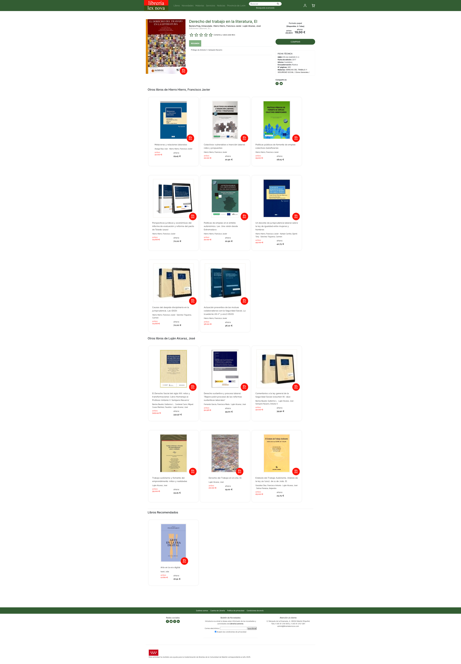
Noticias (221, 5)
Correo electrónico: (212, 628)
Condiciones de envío (255, 611)
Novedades (188, 5)
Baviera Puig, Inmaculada (200, 26)
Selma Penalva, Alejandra (266, 488)
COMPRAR (295, 42)
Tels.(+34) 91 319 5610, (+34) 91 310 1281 (288, 624)
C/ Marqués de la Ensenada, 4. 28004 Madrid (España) (288, 621)
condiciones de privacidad (236, 632)
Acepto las (231, 632)
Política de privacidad (235, 611)
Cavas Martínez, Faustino (162, 407)
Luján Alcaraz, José (252, 26)
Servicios (210, 5)
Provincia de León (236, 5)
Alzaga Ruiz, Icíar (161, 149)
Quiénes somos (202, 611)
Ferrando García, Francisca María (217, 404)
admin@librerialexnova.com (288, 626)
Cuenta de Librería (217, 611)
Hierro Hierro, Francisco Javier (227, 26)
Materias (199, 5)
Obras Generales (301, 72)
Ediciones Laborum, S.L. (200, 28)
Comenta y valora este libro (224, 35)
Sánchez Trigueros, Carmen (271, 237)
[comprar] (192, 102)
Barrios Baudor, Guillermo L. (163, 404)
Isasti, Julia (165, 572)
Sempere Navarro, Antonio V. (266, 404)
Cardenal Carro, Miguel (184, 404)
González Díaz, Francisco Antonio (268, 485)
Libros (177, 5)
